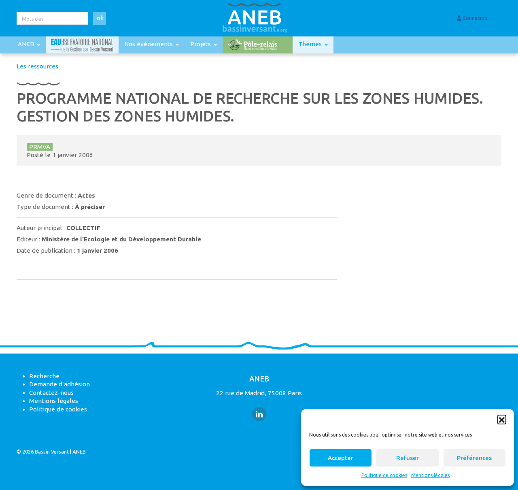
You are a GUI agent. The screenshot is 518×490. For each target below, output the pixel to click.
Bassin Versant (52, 451)
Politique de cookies (384, 475)
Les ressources (37, 66)
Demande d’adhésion (59, 384)
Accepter (340, 457)
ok (100, 18)
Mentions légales (430, 475)
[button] (502, 419)
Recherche (44, 376)
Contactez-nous (51, 392)
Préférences (474, 457)
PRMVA (39, 146)
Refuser (407, 457)
